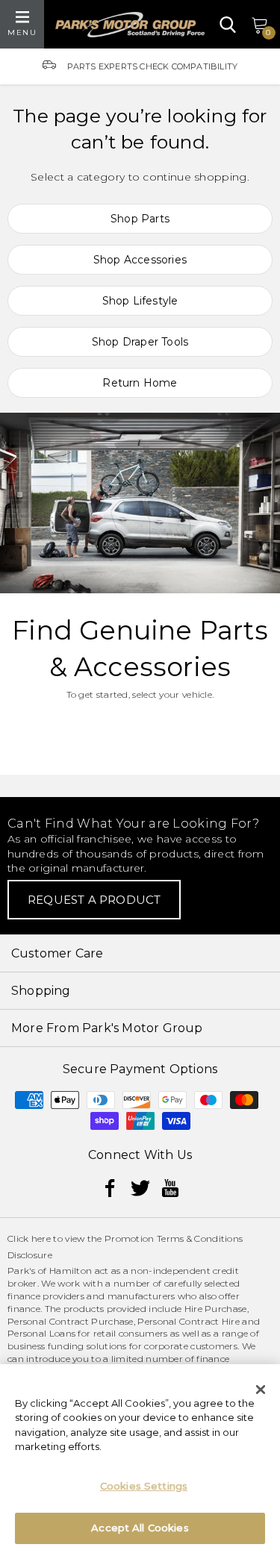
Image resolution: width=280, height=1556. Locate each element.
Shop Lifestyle (140, 300)
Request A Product (94, 900)
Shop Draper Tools (140, 342)
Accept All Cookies (139, 1528)
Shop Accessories (140, 259)
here (41, 1238)
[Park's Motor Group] (130, 24)
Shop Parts (140, 218)
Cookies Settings (143, 1486)
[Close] (260, 1389)
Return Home (139, 383)
